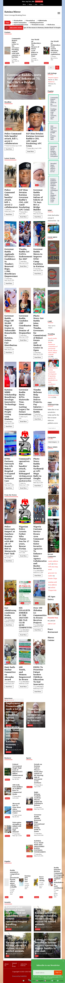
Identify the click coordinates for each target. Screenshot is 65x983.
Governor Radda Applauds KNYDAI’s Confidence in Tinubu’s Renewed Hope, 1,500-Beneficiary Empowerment (11, 262)
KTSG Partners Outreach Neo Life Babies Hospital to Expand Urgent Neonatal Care (9, 469)
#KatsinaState (18, 20)
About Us (6, 964)
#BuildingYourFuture (37, 22)
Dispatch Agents (53, 78)
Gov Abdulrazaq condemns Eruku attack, (10, 612)
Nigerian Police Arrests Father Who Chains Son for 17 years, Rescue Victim (24, 537)
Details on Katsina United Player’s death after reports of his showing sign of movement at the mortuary (38, 773)
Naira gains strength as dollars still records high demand (17, 827)
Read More (9, 149)
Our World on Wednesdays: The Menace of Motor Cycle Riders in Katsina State (36, 47)
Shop (41, 4)
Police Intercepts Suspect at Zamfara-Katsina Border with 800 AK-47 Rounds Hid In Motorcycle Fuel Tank (10, 540)
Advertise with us (23, 964)
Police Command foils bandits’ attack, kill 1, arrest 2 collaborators (12, 138)
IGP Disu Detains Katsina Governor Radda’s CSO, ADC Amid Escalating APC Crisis (35, 139)
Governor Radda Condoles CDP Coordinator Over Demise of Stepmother (25, 324)
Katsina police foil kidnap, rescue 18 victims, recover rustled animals (16, 947)
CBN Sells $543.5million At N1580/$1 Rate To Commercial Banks (17, 789)
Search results (52, 338)
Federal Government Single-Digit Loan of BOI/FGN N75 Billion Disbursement (17, 769)
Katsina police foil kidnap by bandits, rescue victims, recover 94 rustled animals (46, 918)
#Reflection (51, 25)
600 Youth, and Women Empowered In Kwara (25, 673)
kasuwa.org (51, 223)
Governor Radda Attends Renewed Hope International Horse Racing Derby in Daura (39, 823)
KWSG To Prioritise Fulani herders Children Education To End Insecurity (38, 676)
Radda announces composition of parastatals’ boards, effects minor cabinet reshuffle (52, 348)
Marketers (51, 82)
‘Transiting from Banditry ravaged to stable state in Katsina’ (35, 714)
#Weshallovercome (37, 25)
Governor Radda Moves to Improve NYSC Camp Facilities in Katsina (38, 258)
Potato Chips (52, 578)
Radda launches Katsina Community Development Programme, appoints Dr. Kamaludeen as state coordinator (53, 376)
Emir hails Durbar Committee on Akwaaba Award (10, 673)
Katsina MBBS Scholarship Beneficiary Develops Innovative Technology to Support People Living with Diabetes (10, 404)
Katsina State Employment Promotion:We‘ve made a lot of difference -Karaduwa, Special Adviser (16, 710)
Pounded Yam (53, 618)
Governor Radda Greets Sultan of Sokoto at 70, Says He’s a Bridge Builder (38, 200)
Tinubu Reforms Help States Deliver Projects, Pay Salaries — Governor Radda (38, 400)
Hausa (30, 4)
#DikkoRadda (42, 20)
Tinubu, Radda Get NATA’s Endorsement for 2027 (25, 254)
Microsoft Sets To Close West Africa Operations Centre (16, 808)
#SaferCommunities (20, 22)
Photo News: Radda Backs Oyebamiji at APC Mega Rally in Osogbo (38, 468)
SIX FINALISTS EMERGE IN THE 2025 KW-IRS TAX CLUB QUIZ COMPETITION (26, 617)
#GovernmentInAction (21, 25)
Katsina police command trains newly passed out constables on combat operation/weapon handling (16, 916)
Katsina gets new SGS (28, 878)
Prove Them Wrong (41, 878)
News (24, 4)
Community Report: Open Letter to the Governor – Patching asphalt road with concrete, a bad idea (16, 47)
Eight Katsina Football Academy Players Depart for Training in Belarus (38, 798)
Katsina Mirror (12, 11)
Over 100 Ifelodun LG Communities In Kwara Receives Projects (40, 615)
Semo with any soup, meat (53, 566)
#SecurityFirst (30, 20)
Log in (50, 359)
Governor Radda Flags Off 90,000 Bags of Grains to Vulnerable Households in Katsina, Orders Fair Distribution (10, 330)
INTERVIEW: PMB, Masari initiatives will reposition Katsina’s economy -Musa (13, 737)
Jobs (36, 4)
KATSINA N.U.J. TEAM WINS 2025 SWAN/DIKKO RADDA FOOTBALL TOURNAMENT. (40, 846)
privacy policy (55, 977)
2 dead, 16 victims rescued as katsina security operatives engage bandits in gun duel (46, 945)
